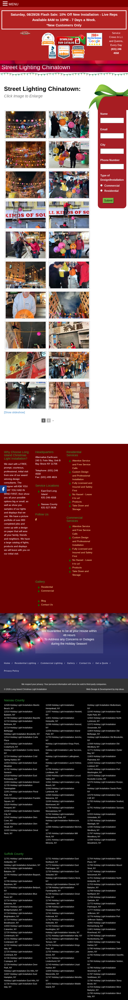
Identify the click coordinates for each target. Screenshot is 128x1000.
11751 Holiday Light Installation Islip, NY (64, 936)
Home (7, 663)
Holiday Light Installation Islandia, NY (63, 932)
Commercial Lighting (52, 663)
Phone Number (110, 160)
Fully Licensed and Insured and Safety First (82, 487)
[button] (6, 4)
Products (77, 501)
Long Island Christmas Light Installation (29, 689)
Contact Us (47, 604)
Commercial (112, 185)
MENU (13, 4)
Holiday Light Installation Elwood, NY (62, 884)
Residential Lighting (25, 663)
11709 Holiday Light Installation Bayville (22, 718)
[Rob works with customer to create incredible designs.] (26, 305)
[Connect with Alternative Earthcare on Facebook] (3, 489)
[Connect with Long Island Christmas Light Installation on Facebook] (36, 519)
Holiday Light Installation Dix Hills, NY (21, 971)
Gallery (71, 663)
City (103, 144)
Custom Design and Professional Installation (81, 475)
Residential (111, 190)
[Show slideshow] (14, 412)
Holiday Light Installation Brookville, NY (22, 734)
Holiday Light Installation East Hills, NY (21, 980)
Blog (43, 600)
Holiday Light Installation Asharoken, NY (22, 865)
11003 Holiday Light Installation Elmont (21, 782)
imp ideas (119, 689)
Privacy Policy (11, 671)
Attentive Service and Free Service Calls (81, 464)
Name (104, 113)
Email (104, 129)
